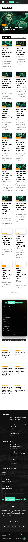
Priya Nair (4, 89)
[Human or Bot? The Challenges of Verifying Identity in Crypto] (20, 363)
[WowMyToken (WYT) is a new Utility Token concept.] (7, 347)
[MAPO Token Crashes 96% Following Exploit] (21, 74)
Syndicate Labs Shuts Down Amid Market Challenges (6, 83)
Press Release (5, 350)
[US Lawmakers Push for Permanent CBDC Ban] (21, 135)
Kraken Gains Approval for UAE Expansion (7, 52)
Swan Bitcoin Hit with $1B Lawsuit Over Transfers (21, 206)
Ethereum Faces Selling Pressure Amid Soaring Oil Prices (20, 242)
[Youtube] (23, 526)
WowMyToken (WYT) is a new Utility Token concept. (6, 355)
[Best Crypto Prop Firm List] (20, 347)
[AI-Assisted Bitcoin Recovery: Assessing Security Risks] (7, 198)
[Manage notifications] (24, 538)
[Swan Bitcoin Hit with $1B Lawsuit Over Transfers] (21, 198)
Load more (13, 292)
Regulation (4, 25)
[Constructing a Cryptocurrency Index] (5, 446)
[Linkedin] (12, 526)
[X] (19, 526)
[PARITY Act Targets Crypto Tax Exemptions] (21, 43)
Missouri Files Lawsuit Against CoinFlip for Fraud (18, 418)
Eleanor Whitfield (6, 58)
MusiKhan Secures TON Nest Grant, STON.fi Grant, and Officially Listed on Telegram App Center (7, 372)
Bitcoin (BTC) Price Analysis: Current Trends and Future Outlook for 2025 (17, 453)
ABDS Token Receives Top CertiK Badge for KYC (20, 389)
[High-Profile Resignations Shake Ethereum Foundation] (21, 167)
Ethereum (4, 76)
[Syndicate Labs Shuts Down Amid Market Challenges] (7, 74)
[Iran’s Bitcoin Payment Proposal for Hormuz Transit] (21, 264)
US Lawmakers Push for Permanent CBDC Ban (20, 144)
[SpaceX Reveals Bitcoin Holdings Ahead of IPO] (7, 105)
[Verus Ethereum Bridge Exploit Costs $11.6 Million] (7, 264)
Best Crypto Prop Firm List (20, 353)
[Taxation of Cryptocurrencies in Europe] (5, 461)
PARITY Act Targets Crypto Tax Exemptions (20, 51)
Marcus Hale (4, 119)
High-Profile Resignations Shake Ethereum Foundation (21, 175)
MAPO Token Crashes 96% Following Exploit (21, 82)
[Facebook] (4, 526)
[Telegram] (15, 526)
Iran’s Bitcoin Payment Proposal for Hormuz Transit (21, 273)
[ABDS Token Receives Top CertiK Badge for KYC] (20, 382)
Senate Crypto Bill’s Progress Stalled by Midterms (7, 240)
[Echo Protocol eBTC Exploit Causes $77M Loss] (7, 167)
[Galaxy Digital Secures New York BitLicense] (7, 135)
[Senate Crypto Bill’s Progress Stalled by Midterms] (7, 231)
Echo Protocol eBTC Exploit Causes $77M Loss (7, 175)
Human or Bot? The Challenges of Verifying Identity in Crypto (20, 371)
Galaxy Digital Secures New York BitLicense (7, 144)
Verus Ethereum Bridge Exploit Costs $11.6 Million (7, 273)
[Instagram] (8, 526)
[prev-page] (3, 397)
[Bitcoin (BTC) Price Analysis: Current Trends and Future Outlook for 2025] (5, 454)
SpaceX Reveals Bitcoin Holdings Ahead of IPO (7, 113)
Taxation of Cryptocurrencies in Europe (18, 460)
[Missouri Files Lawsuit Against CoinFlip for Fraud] (14, 22)
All (18, 37)
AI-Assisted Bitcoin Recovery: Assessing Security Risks (6, 208)
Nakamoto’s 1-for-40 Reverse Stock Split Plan (21, 113)
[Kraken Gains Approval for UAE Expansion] (7, 43)
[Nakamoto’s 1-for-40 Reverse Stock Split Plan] (21, 105)
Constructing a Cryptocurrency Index (16, 445)
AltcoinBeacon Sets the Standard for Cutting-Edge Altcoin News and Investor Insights (7, 390)
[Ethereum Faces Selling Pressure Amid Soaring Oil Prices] (21, 231)
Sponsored (17, 350)
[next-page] (5, 397)
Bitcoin (3, 106)
